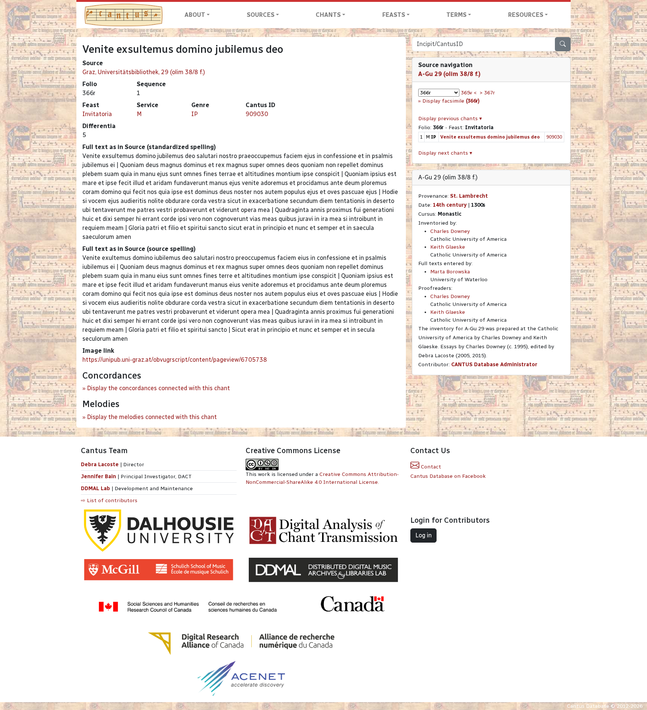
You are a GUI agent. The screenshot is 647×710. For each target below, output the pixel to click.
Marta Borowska (450, 271)
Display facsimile (451, 101)
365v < (469, 92)
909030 (257, 114)
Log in (423, 535)
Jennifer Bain (99, 476)
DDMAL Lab (95, 488)
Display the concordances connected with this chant (158, 388)
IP (194, 114)
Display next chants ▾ (445, 153)
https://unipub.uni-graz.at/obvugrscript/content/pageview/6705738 (174, 359)
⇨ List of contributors (109, 500)
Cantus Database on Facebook (448, 476)
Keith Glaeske (447, 247)
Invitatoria (97, 114)
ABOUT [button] (195, 14)
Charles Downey (450, 231)
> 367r (487, 92)
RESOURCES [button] (525, 14)
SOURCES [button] (260, 14)
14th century (450, 205)
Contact (430, 467)
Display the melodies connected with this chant (152, 417)
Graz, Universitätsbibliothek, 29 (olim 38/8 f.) (143, 72)
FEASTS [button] (393, 14)
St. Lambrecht (469, 196)
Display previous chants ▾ (450, 118)
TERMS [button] (456, 14)
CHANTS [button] (328, 14)
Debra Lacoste (100, 464)
